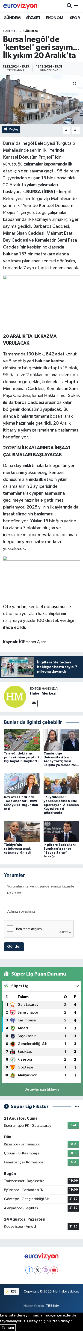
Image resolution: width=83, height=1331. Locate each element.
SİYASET (33, 18)
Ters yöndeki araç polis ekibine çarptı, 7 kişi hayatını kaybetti (21, 757)
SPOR (75, 18)
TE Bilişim (52, 1305)
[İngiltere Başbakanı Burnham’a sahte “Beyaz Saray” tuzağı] (61, 831)
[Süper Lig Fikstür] (77, 1107)
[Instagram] (46, 1270)
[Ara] (69, 6)
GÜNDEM (12, 18)
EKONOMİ (55, 18)
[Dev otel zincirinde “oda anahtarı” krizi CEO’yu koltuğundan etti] (22, 784)
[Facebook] (29, 1270)
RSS (13, 1291)
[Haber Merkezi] (15, 696)
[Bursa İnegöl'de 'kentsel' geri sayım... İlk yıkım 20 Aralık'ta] (41, 99)
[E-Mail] (34, 703)
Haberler (10, 31)
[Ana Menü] (76, 6)
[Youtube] (54, 1270)
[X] (37, 1270)
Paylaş (13, 129)
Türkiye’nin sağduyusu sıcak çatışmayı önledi (17, 848)
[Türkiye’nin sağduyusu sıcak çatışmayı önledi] (22, 831)
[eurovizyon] (20, 6)
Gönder (14, 947)
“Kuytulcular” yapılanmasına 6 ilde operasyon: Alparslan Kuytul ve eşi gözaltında (61, 805)
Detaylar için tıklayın (41, 1089)
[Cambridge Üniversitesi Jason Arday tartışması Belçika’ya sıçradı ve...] (61, 740)
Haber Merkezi (43, 693)
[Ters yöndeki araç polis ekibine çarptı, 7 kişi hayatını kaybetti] (22, 740)
